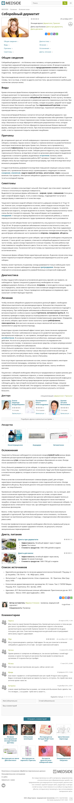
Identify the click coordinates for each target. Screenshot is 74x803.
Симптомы (8, 52)
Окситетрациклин (15, 445)
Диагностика (44, 41)
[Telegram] (51, 34)
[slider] (16, 408)
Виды (6, 45)
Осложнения (44, 48)
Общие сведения (10, 41)
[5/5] (38, 19)
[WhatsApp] (57, 34)
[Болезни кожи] (70, 24)
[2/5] (33, 19)
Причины (7, 48)
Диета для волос (37, 29)
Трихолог (56, 23)
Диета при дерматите (54, 27)
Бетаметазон (58, 445)
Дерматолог (47, 23)
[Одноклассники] (49, 34)
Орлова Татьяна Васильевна (65, 403)
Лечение (42, 45)
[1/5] (31, 19)
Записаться (16, 413)
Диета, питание (45, 52)
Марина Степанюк (32, 603)
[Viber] (54, 34)
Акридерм (37, 445)
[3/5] (35, 19)
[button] (70, 436)
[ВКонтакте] (46, 34)
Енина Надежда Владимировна (18, 403)
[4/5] (37, 19)
